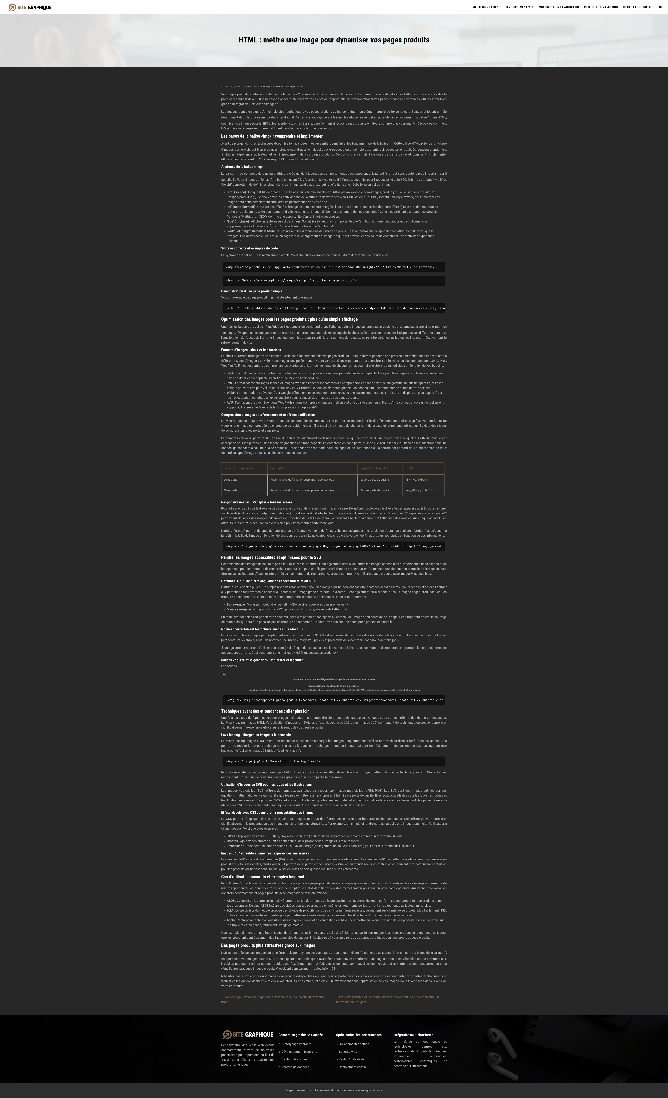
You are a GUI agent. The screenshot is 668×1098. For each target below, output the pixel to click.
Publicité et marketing (601, 7)
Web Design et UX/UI (486, 7)
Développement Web (520, 7)
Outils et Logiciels (637, 7)
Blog (659, 7)
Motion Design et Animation (559, 7)
